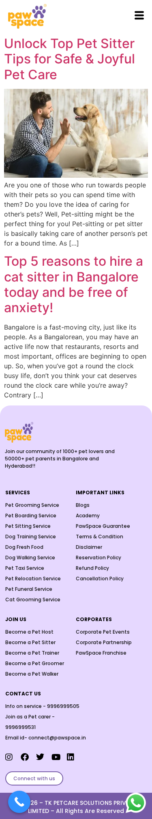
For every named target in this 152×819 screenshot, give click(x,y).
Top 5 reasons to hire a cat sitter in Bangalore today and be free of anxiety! (73, 284)
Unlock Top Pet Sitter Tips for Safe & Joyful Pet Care (69, 59)
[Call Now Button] (19, 802)
